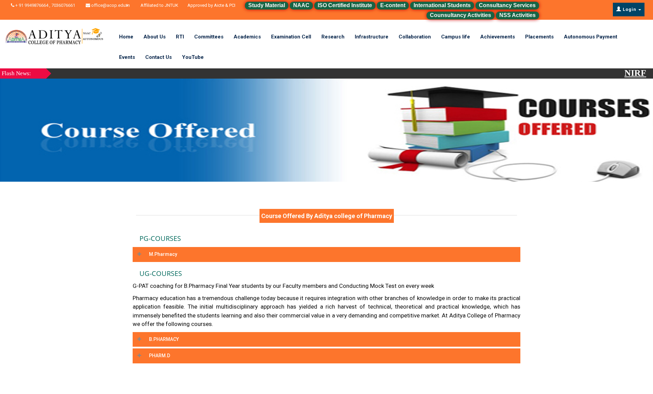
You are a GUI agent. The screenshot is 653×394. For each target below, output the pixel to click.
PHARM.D (159, 355)
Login (629, 9)
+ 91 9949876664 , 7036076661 (49, 5)
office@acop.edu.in (110, 5)
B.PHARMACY (164, 339)
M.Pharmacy (163, 254)
